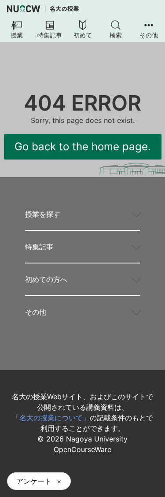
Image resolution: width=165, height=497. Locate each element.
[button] (16, 30)
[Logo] (43, 9)
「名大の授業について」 (51, 417)
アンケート (33, 481)
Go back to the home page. (83, 146)
